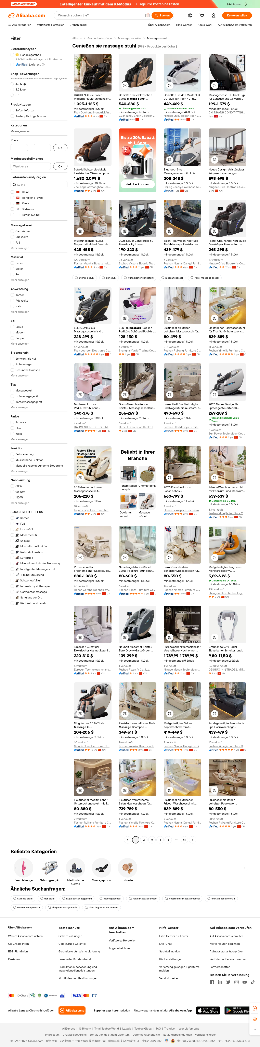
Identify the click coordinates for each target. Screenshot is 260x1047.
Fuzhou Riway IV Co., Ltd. (134, 669)
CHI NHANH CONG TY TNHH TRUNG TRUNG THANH (227, 112)
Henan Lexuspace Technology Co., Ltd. (182, 510)
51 (184, 839)
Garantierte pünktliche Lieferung (79, 951)
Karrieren (14, 959)
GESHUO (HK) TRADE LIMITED (227, 669)
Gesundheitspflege (100, 38)
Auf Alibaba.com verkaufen (227, 936)
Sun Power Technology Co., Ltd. (227, 433)
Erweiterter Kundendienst (74, 959)
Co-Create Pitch (18, 943)
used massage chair (28, 907)
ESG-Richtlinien (18, 951)
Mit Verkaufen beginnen (225, 943)
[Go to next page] (192, 839)
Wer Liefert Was (189, 1028)
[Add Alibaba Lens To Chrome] (72, 1010)
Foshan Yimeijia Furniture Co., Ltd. (227, 350)
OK (60, 148)
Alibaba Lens (16, 1010)
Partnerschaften (220, 966)
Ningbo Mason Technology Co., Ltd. (182, 669)
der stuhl (111, 277)
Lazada (126, 1028)
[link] (254, 1008)
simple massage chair (64, 907)
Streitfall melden (169, 951)
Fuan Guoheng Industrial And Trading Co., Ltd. (93, 112)
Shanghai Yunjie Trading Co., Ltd (137, 350)
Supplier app (102, 1010)
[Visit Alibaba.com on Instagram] (236, 982)
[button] (147, 15)
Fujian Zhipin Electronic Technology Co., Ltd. (93, 510)
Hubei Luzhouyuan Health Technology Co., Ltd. (137, 427)
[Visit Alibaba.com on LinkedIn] (220, 982)
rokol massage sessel (207, 277)
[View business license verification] (167, 1041)
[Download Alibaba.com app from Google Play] (238, 1010)
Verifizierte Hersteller (122, 940)
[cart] (202, 16)
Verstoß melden (169, 978)
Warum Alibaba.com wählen (25, 936)
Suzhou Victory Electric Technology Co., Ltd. (137, 263)
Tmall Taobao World (106, 1028)
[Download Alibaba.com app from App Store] (208, 1010)
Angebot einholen (120, 948)
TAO (158, 1028)
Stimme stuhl (86, 277)
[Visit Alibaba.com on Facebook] (212, 982)
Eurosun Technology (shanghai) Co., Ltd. (93, 669)
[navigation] (39, 439)
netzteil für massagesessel (184, 898)
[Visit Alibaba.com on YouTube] (244, 982)
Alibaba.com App (180, 1010)
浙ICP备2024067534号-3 (234, 1041)
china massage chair (223, 898)
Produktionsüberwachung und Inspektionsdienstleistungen (77, 968)
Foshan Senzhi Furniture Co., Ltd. (137, 589)
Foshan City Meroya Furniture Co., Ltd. (182, 427)
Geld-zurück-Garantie (72, 943)
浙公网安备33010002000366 (196, 1041)
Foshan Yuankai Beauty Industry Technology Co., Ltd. (93, 263)
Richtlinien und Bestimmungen (78, 978)
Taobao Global (143, 1028)
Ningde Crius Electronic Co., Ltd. (227, 187)
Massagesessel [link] (157, 38)
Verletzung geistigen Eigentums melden (179, 968)
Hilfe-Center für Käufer (173, 936)
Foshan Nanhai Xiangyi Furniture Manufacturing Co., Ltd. (182, 263)
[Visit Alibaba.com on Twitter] (228, 982)
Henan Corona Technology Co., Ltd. (93, 589)
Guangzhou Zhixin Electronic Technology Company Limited (137, 115)
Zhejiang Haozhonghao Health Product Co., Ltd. (93, 187)
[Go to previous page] (127, 839)
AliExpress (68, 1028)
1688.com (85, 1028)
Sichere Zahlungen (70, 936)
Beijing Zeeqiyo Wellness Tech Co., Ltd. (182, 187)
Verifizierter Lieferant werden (228, 959)
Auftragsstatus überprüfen (227, 951)
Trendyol (169, 1028)
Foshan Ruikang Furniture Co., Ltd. (182, 350)
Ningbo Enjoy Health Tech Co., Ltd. (182, 115)
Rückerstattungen (170, 959)
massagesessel (174, 277)
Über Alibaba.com (20, 927)
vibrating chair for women (103, 907)
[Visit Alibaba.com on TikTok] (252, 982)
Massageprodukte (129, 38)
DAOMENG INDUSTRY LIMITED (93, 427)
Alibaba (76, 38)
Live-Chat (165, 943)
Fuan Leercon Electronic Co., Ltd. (93, 350)
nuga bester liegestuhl (141, 277)
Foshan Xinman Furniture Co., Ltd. (182, 589)
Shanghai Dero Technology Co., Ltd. (227, 593)
